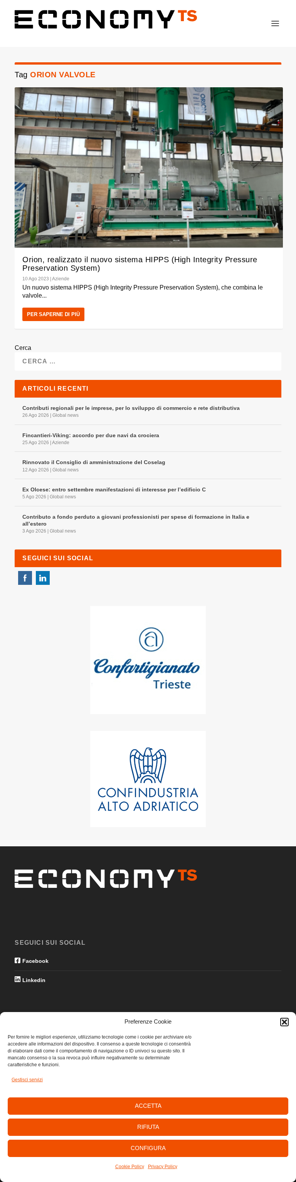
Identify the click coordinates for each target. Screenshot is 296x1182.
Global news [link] (65, 415)
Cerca (23, 348)
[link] (106, 19)
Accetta (148, 1105)
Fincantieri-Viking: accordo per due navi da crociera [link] (90, 435)
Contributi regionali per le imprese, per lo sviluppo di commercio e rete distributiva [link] (131, 408)
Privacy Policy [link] (162, 1166)
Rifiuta (148, 1127)
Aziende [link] (60, 278)
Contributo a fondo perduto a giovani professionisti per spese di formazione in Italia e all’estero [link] (135, 520)
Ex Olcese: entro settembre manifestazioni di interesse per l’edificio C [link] (114, 489)
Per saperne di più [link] (53, 314)
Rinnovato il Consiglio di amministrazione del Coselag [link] (93, 462)
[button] (284, 1022)
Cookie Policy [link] (129, 1166)
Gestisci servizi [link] (27, 1079)
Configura (148, 1148)
